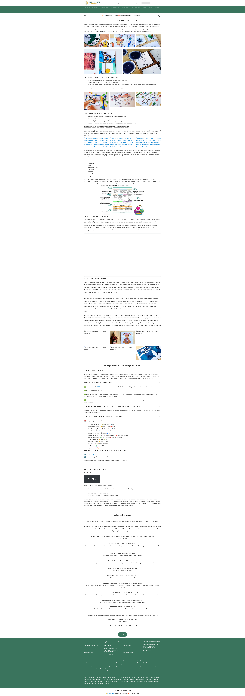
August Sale (110, 693)
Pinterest (125, 649)
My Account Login (88, 652)
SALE (104, 15)
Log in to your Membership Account (95, 454)
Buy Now (92, 479)
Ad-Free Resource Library (103, 387)
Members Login (88, 649)
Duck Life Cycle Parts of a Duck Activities (119, 619)
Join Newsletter (127, 645)
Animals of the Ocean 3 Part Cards (119, 606)
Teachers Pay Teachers (128, 652)
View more (122, 634)
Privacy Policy (107, 645)
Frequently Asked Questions (110, 654)
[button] (119, 3)
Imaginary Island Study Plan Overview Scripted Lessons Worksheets (121, 600)
